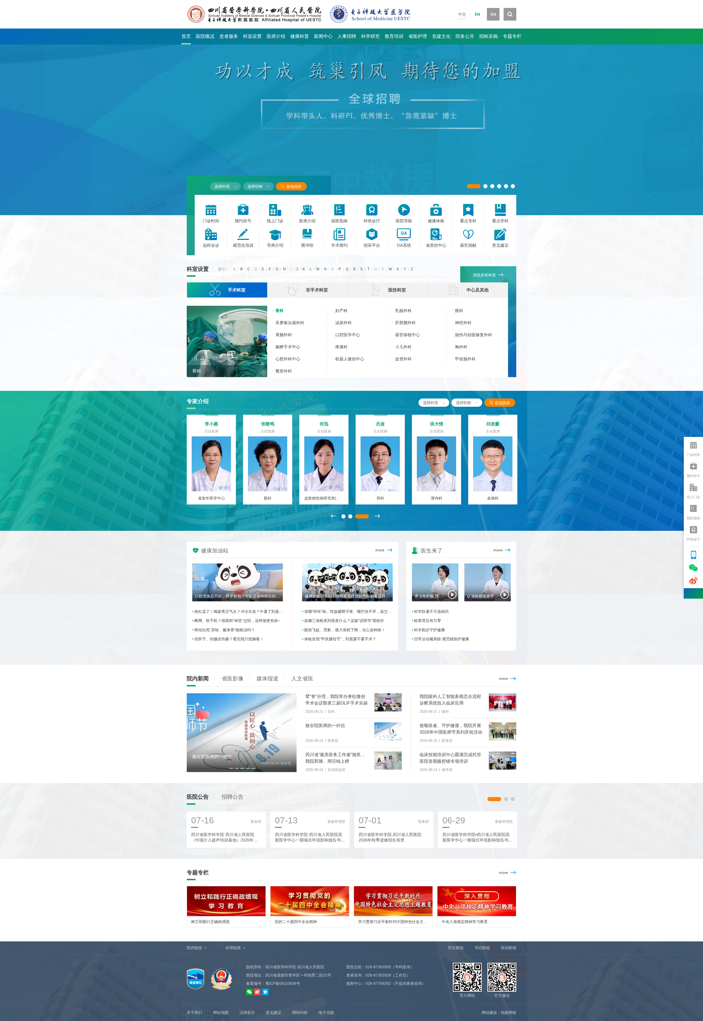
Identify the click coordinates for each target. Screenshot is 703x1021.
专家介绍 (198, 401)
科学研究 (370, 36)
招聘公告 (233, 797)
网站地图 (220, 1012)
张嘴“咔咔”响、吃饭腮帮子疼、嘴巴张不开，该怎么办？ (348, 611)
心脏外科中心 (287, 359)
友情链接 (233, 948)
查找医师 (499, 402)
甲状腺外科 (465, 359)
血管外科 (403, 359)
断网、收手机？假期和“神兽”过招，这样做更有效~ (237, 620)
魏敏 (211, 424)
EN (477, 14)
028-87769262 (378, 983)
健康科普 (299, 36)
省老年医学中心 (380, 498)
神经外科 (463, 322)
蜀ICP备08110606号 (282, 983)
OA (493, 14)
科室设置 (252, 36)
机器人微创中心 (349, 359)
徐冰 (267, 424)
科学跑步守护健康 (429, 630)
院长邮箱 (456, 948)
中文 (462, 14)
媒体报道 (267, 678)
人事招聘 (346, 36)
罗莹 (324, 424)
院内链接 (194, 948)
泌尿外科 (343, 322)
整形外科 (283, 371)
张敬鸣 (436, 424)
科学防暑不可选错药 (431, 611)
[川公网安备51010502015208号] (221, 976)
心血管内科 (324, 498)
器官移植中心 (407, 334)
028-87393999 (378, 967)
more (379, 550)
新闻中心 (323, 36)
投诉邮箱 (508, 948)
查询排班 (291, 186)
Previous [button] (333, 516)
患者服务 (228, 36)
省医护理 (417, 36)
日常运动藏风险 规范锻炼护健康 (441, 639)
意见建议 (273, 1012)
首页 (186, 36)
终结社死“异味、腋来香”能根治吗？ (224, 630)
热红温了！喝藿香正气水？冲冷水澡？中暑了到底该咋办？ (238, 611)
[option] (351, 122)
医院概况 (205, 36)
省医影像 (233, 678)
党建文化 (441, 36)
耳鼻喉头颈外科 (289, 322)
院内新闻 (198, 678)
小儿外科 (403, 346)
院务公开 (465, 36)
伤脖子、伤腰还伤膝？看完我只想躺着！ (229, 639)
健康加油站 (210, 550)
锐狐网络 (508, 1012)
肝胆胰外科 (405, 322)
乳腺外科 (403, 310)
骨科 (196, 371)
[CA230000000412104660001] (196, 976)
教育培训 (394, 36)
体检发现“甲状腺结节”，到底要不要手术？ (340, 639)
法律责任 (247, 1012)
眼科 (459, 310)
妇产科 (341, 310)
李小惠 (380, 424)
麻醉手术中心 (287, 346)
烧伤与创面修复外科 (473, 334)
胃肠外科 (283, 334)
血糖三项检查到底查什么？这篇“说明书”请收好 (344, 620)
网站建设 (489, 1012)
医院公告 (198, 797)
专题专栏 (512, 36)
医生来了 (427, 550)
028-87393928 (378, 975)
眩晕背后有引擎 (427, 620)
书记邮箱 (482, 948)
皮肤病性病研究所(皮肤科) (492, 498)
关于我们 (194, 1012)
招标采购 (488, 36)
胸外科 (461, 346)
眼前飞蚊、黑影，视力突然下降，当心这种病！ (344, 630)
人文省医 (302, 678)
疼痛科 (341, 346)
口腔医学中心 (347, 334)
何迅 (493, 424)
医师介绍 (276, 36)
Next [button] (377, 516)
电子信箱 (326, 1012)
